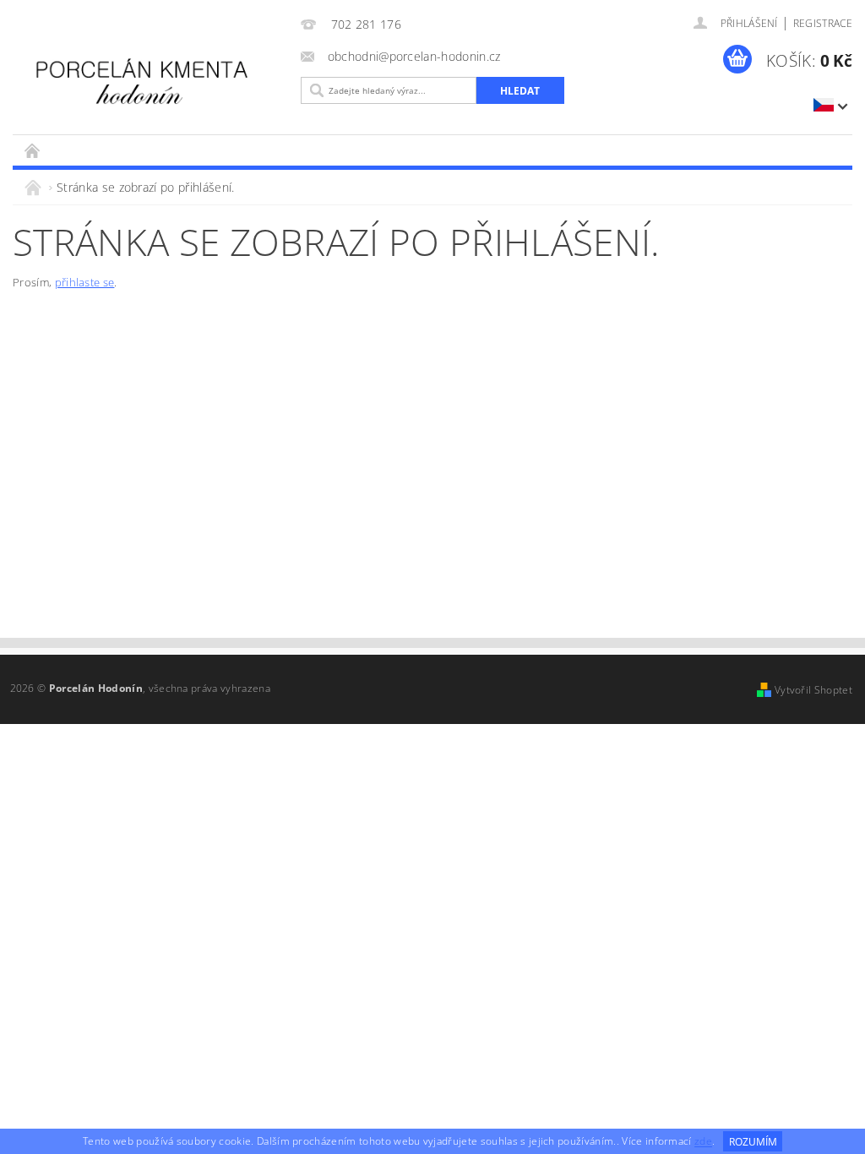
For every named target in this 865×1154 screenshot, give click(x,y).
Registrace (822, 23)
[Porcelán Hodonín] (152, 78)
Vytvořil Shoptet (813, 690)
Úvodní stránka (33, 150)
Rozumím (753, 1142)
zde (703, 1142)
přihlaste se (85, 282)
